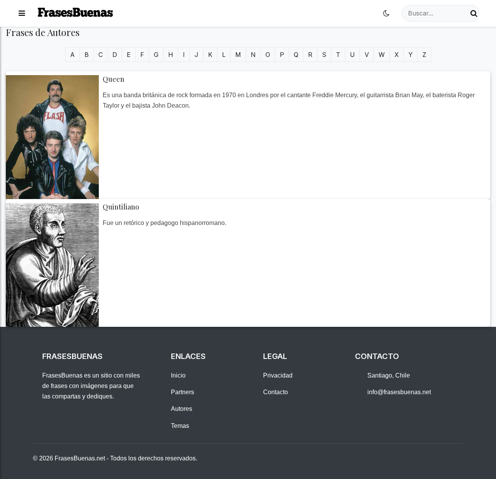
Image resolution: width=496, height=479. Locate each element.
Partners (182, 392)
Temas (180, 425)
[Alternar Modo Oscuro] (386, 13)
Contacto (275, 392)
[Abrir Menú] (21, 13)
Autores (181, 408)
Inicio (178, 375)
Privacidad (278, 375)
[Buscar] (474, 13)
